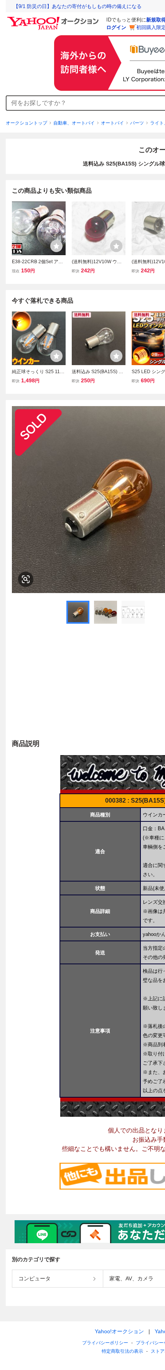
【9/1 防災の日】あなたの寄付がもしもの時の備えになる (77, 6)
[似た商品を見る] (25, 579)
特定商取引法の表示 (122, 1351)
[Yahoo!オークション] (54, 18)
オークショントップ (26, 123)
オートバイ (112, 123)
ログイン (116, 27)
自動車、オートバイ (74, 123)
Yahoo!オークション (119, 1331)
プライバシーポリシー (105, 1342)
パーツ (137, 123)
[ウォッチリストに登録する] (56, 246)
